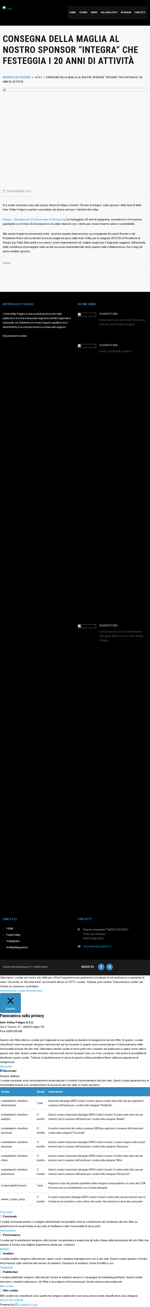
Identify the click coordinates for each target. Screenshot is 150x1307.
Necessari (9, 1070)
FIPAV (10, 928)
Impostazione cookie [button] (12, 990)
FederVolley (13, 935)
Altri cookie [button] (7, 1286)
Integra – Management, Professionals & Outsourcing (34, 219)
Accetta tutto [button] (34, 990)
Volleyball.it (13, 941)
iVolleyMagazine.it (17, 947)
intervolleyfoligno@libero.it (97, 946)
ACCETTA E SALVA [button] (11, 1300)
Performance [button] (8, 1230)
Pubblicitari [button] (6, 1267)
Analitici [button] (4, 1249)
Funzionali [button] (6, 1212)
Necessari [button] (6, 1066)
